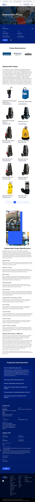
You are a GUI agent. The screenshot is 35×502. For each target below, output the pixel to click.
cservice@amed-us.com (23, 419)
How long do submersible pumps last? (14, 379)
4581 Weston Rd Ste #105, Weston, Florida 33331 (7, 414)
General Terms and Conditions (6, 500)
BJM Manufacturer (6, 142)
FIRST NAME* (4, 435)
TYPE (18, 31)
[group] (6, 54)
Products (9, 16)
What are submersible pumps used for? (14, 383)
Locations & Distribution (13, 485)
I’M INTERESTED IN (5, 455)
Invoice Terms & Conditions (16, 500)
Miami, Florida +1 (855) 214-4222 (5, 1)
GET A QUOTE (26, 4)
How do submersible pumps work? (13, 367)
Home (11, 481)
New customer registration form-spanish (8, 428)
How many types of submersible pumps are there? (17, 392)
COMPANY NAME (21, 439)
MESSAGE (4, 459)
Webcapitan (21, 499)
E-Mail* (3, 439)
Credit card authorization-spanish (9, 424)
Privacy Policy (12, 489)
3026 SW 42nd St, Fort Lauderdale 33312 (9, 410)
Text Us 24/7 (10, 1)
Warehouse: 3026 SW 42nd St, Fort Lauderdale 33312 (18, 1)
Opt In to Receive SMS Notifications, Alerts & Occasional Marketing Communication (17, 449)
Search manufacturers (13, 493)
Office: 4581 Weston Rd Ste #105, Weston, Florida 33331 (28, 1)
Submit (6, 468)
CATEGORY (4, 31)
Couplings (20, 485)
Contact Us (11, 477)
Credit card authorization (7, 423)
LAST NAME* (20, 435)
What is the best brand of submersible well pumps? (15, 396)
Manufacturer (5, 35)
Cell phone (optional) (6, 443)
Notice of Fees (12, 488)
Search (11, 492)
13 (25, 202)
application (20, 35)
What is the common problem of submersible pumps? (15, 388)
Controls (20, 484)
